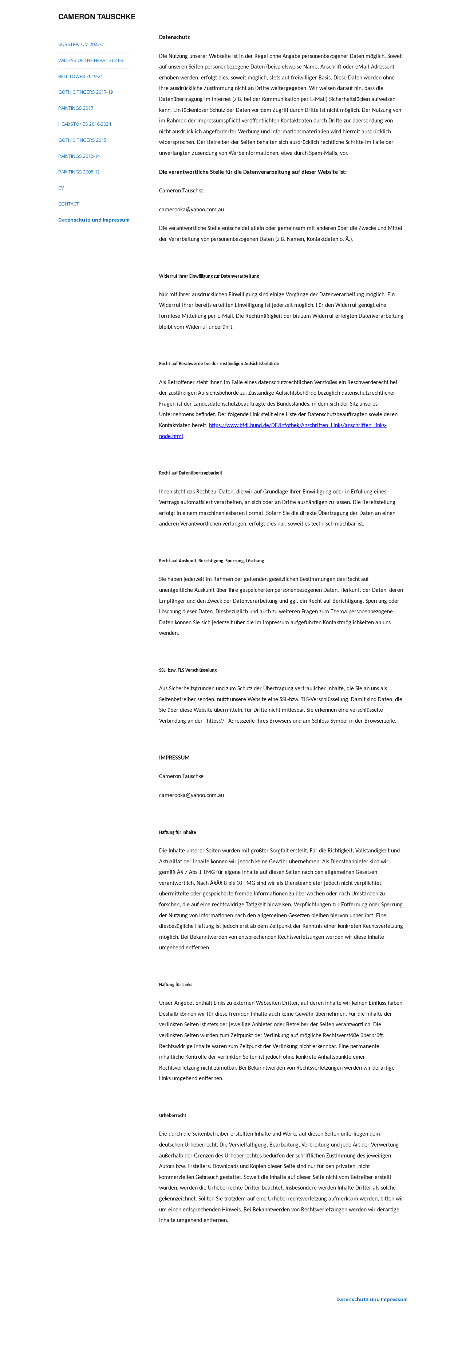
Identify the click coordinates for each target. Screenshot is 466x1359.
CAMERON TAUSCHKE (96, 16)
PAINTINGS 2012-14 (79, 156)
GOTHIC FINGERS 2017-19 (85, 92)
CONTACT (68, 203)
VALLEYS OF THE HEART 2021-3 (90, 60)
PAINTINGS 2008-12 (79, 171)
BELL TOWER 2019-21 (80, 76)
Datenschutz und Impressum (94, 219)
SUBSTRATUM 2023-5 (81, 44)
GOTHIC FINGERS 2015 (82, 140)
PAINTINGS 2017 (75, 108)
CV (61, 187)
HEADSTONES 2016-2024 (84, 124)
